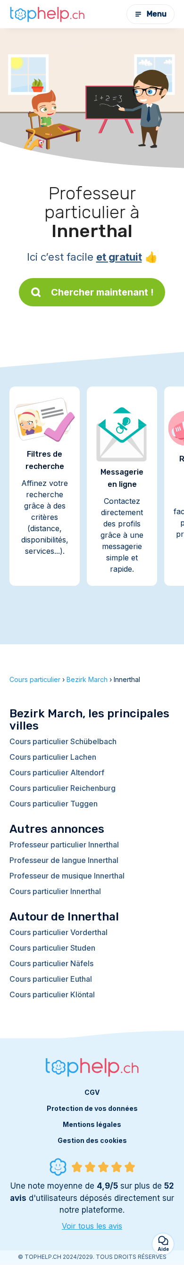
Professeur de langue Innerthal (63, 860)
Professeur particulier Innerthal (64, 844)
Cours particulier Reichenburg (62, 788)
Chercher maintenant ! (102, 292)
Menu (157, 13)
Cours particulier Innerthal (55, 891)
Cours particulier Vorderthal (58, 932)
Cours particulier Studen (52, 948)
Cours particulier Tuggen (53, 803)
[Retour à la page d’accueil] (47, 14)
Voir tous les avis (92, 1226)
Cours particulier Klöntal (52, 994)
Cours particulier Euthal (50, 979)
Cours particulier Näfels (51, 963)
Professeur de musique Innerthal (67, 875)
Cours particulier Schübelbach (63, 741)
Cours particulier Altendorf (56, 772)
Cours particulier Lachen (52, 757)
